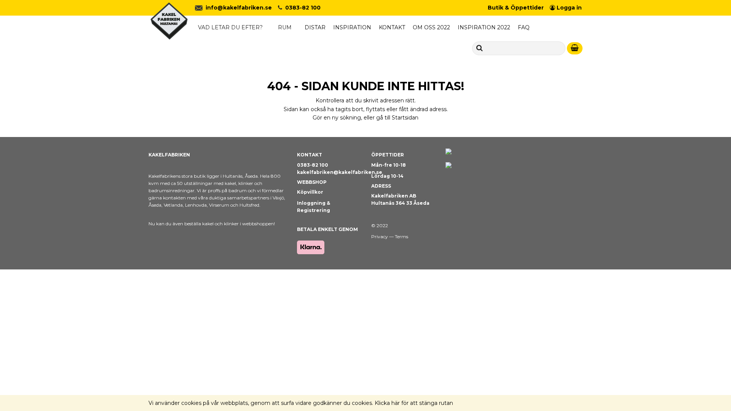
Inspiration (352, 27)
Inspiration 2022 (484, 27)
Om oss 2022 (431, 27)
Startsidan (405, 117)
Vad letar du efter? (230, 27)
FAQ (524, 27)
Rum (285, 27)
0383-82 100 (303, 7)
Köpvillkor (310, 192)
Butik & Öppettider (516, 7)
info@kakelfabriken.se (239, 7)
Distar (315, 27)
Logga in (568, 7)
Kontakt (392, 27)
